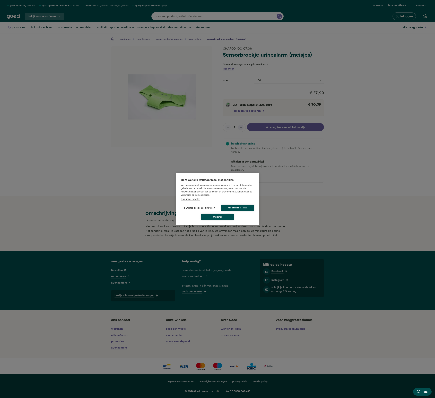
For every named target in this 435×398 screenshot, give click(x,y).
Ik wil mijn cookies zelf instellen (199, 208)
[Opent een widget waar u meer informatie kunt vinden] (422, 392)
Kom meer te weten (190, 199)
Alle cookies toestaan (238, 208)
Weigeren (217, 217)
